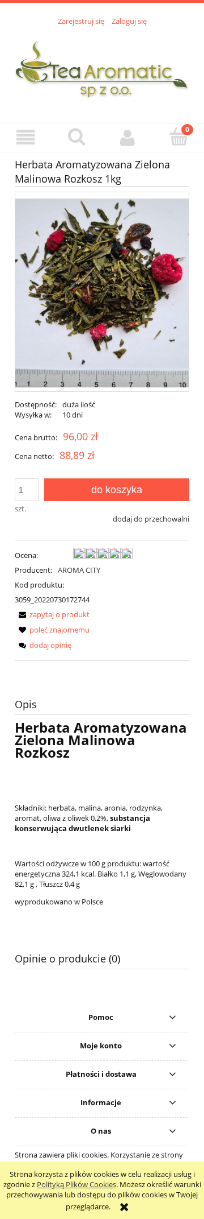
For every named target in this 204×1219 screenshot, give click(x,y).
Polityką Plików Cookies (76, 1184)
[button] (25, 137)
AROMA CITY (79, 570)
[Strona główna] (102, 68)
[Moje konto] (127, 137)
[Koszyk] (178, 136)
